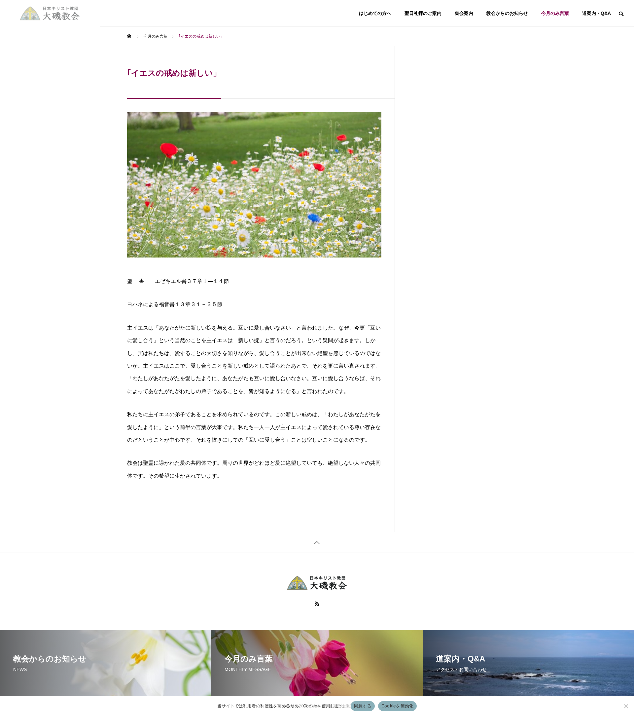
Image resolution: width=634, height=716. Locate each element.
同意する (362, 705)
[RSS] (317, 603)
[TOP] (317, 542)
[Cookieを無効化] (625, 706)
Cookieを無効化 (397, 705)
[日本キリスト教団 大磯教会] (50, 13)
